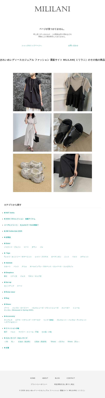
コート (26, 247)
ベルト (12, 332)
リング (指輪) (49, 320)
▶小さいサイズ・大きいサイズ (15, 338)
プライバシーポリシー (39, 384)
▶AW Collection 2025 (13, 231)
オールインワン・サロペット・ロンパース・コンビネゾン (51, 266)
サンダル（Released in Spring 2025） (19, 310)
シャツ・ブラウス (41, 257)
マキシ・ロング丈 (35, 276)
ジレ (41, 247)
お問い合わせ (73, 45)
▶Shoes (7, 304)
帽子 (5, 332)
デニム (24, 266)
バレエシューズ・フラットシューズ (45, 308)
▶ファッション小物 (11, 328)
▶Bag (6, 298)
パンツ (16, 266)
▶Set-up (7, 282)
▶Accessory (9, 316)
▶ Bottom (8, 263)
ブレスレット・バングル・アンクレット (72, 320)
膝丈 (5, 276)
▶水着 (6, 348)
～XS (6, 342)
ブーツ (6, 308)
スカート (7, 266)
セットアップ (9, 286)
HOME (32, 378)
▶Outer (7, 243)
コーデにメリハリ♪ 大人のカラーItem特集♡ (21, 225)
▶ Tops (7, 253)
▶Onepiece (9, 272)
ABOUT (45, 378)
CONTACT (71, 378)
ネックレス (8, 320)
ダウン (34, 247)
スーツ (19, 286)
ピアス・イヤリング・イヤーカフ (27, 320)
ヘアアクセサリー (10, 322)
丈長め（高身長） (41, 342)
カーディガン (56, 257)
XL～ (13, 342)
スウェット (84, 257)
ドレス (22, 276)
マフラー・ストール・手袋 (29, 332)
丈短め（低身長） (24, 342)
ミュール (76, 308)
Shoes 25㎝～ (74, 342)
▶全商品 (7, 237)
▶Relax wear (9, 292)
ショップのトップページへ (32, 45)
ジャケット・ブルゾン (12, 247)
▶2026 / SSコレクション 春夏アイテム (19, 219)
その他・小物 (47, 332)
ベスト (74, 257)
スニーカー (66, 308)
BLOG (57, 378)
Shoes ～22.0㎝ (58, 342)
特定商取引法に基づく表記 (64, 384)
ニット (66, 257)
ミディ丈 (13, 276)
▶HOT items (9, 213)
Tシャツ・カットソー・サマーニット (18, 257)
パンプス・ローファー (20, 308)
